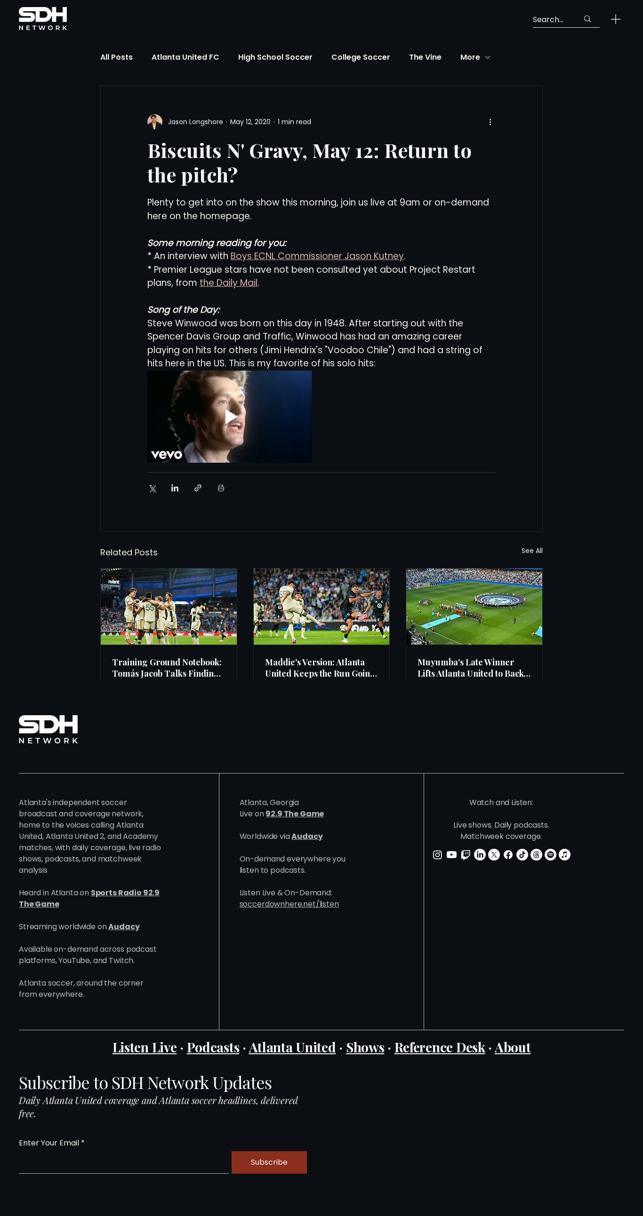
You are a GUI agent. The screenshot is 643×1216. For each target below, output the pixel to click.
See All (532, 550)
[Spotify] (550, 855)
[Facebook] (508, 855)
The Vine (425, 57)
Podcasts (213, 1047)
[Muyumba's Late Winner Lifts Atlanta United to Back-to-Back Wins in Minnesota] (474, 607)
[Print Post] (221, 487)
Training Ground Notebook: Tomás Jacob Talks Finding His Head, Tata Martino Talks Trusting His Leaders (167, 667)
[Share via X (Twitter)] (151, 487)
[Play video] (229, 417)
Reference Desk (439, 1047)
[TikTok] (522, 855)
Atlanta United (292, 1047)
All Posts (116, 57)
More (470, 57)
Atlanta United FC (185, 57)
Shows (365, 1047)
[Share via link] (197, 487)
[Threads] (536, 855)
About (513, 1047)
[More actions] (490, 121)
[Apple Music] (565, 855)
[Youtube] (452, 855)
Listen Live (145, 1047)
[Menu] (615, 19)
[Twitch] (466, 855)
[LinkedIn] (480, 855)
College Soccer (360, 57)
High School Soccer (275, 57)
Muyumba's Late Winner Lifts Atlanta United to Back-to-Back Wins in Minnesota (473, 667)
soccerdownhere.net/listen (289, 904)
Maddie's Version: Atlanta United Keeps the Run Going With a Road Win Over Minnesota (320, 667)
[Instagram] (437, 855)
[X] (494, 855)
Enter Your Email (49, 1143)
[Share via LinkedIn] (174, 487)
